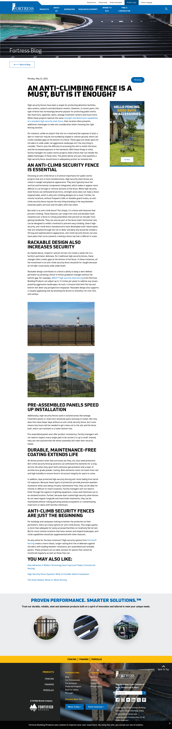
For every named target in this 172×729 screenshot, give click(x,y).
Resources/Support (88, 9)
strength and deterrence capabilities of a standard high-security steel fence (63, 120)
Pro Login (69, 693)
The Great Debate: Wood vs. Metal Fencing (47, 579)
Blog (67, 677)
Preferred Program (116, 2)
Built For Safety (71, 689)
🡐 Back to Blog (22, 64)
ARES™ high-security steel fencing (68, 277)
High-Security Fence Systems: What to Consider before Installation (58, 574)
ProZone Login (131, 3)
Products (44, 9)
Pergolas (96, 659)
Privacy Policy (96, 686)
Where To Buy (107, 9)
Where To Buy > (74, 706)
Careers (93, 680)
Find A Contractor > (96, 706)
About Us (56, 9)
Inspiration (69, 9)
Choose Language (146, 2)
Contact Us (94, 683)
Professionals (103, 2)
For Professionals (72, 680)
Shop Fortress (91, 2)
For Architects (71, 683)
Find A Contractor (124, 9)
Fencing (71, 659)
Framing (84, 659)
